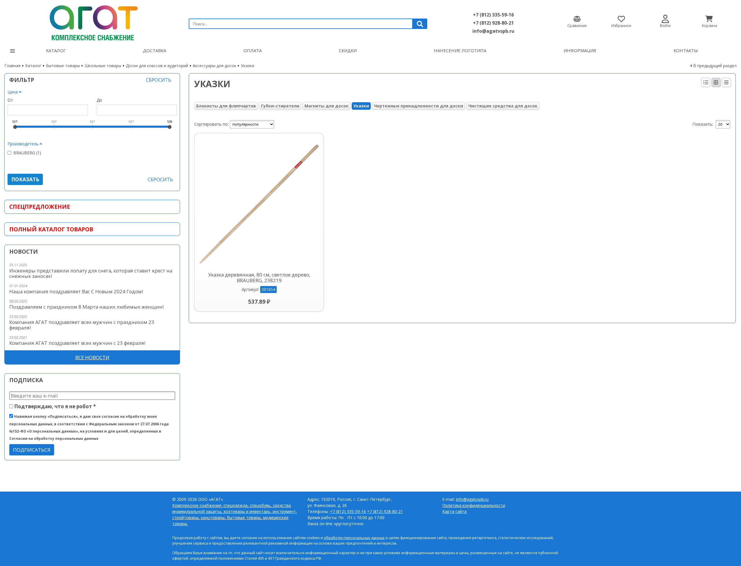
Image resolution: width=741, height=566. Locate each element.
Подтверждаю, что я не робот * (54, 406)
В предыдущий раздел (715, 65)
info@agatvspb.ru (493, 31)
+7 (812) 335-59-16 (493, 15)
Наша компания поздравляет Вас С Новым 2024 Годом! (76, 291)
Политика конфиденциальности (473, 505)
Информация (580, 50)
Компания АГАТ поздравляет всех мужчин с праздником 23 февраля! (81, 324)
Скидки (348, 50)
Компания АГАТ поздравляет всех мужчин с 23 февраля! (77, 343)
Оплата (252, 50)
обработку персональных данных (354, 537)
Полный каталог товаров (51, 229)
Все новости (92, 357)
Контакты (686, 50)
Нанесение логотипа (460, 50)
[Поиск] (420, 24)
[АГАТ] (92, 21)
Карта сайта (454, 511)
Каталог (56, 50)
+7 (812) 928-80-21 (493, 23)
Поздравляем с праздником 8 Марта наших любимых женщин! (86, 306)
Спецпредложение (39, 206)
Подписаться (31, 449)
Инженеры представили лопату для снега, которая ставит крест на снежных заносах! (90, 273)
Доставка (154, 50)
